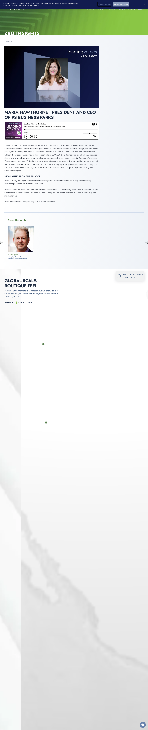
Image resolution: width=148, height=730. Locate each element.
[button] (90, 9)
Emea (21, 303)
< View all (8, 42)
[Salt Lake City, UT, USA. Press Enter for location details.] (50, 422)
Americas (9, 303)
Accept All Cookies (121, 4)
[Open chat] (143, 725)
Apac (30, 303)
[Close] (144, 4)
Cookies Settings (104, 4)
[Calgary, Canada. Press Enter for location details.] (47, 344)
